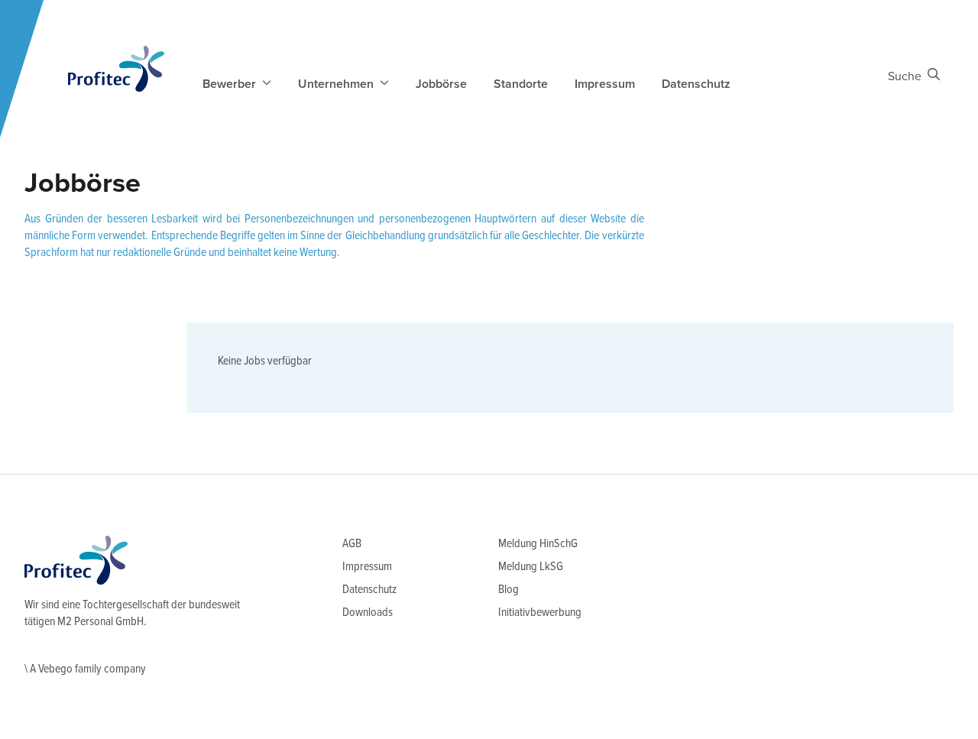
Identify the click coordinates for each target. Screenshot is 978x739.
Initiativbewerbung (539, 612)
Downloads (367, 612)
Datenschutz (696, 84)
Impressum (605, 84)
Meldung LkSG (530, 567)
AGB (351, 544)
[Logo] (116, 69)
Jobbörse (441, 84)
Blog (508, 590)
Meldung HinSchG (538, 544)
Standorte (521, 84)
